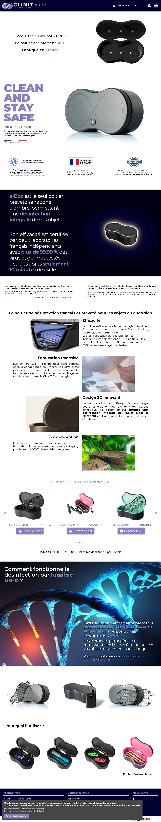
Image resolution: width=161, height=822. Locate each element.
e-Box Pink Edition (69, 525)
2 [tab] (81, 542)
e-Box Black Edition (19, 525)
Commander (32, 531)
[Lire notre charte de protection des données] (24, 809)
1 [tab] (79, 542)
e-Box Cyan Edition (119, 525)
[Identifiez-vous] (149, 6)
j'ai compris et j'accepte (16, 816)
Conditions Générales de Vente (17, 799)
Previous (5, 513)
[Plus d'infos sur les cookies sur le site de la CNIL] (25, 811)
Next (156, 513)
